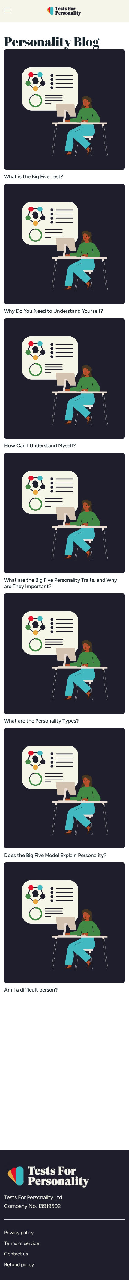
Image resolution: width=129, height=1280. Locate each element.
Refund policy (19, 1264)
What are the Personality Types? (41, 721)
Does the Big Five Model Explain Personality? (55, 855)
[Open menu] (5, 11)
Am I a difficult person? (31, 990)
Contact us (16, 1254)
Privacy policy (19, 1232)
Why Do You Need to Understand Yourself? (53, 311)
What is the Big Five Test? (33, 176)
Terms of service (21, 1243)
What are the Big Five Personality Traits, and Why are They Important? (60, 583)
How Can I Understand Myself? (40, 445)
